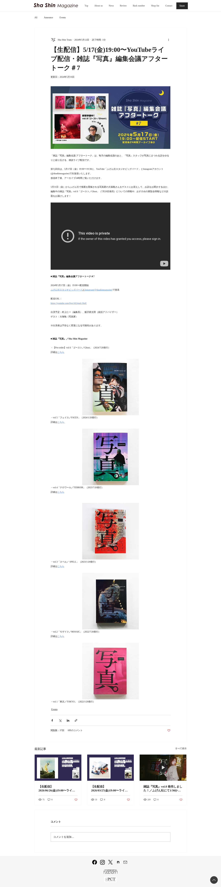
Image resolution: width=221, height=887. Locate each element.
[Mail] (125, 862)
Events (63, 17)
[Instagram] (102, 862)
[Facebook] (94, 862)
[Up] (214, 880)
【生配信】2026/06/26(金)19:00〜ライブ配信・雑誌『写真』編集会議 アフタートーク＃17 (57, 788)
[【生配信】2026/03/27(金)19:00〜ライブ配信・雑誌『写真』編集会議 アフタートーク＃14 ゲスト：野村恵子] (110, 768)
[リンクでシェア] (75, 720)
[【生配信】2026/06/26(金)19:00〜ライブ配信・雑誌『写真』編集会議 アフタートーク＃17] (58, 768)
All (35, 17)
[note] (118, 862)
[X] (110, 862)
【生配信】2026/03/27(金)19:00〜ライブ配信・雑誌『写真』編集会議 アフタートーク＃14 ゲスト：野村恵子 (110, 788)
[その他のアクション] (168, 40)
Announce (48, 17)
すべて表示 (181, 748)
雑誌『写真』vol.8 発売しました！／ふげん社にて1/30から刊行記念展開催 (163, 788)
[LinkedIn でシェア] (68, 720)
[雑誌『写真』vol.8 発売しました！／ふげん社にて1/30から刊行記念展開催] (163, 768)
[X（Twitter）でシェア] (60, 720)
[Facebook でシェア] (52, 720)
